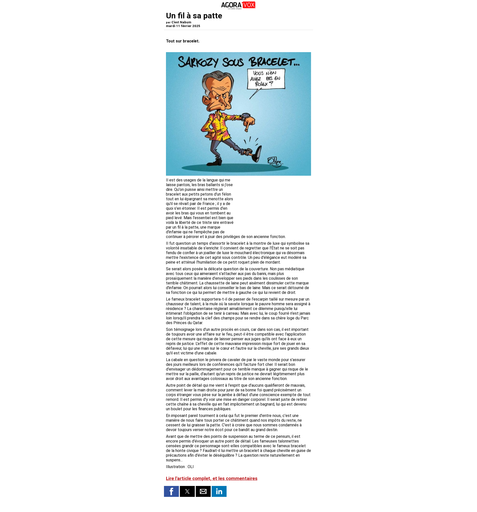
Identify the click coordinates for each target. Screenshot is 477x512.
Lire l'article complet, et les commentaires (211, 478)
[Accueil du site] (238, 8)
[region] (274, 204)
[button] (171, 491)
